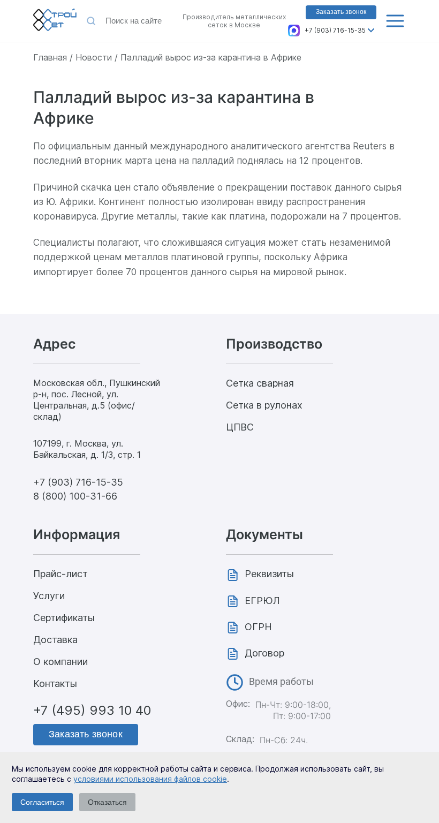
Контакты (55, 683)
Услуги (49, 595)
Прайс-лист (60, 573)
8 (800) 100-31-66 (75, 496)
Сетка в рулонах (264, 405)
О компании (60, 661)
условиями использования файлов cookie (150, 778)
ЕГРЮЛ (262, 600)
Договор (264, 653)
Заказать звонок (341, 12)
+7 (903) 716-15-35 (335, 30)
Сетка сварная (260, 383)
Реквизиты (269, 573)
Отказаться (107, 802)
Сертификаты (64, 617)
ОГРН (258, 626)
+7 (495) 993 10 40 (92, 710)
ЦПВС (240, 427)
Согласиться (42, 802)
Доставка (55, 639)
